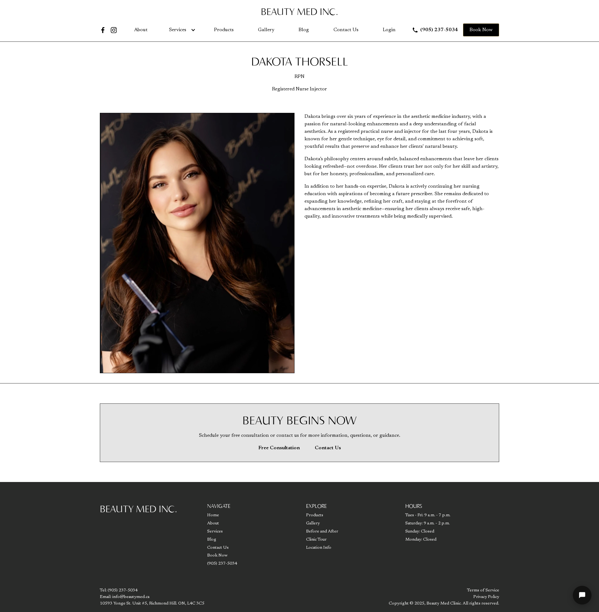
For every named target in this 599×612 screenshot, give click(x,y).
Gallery (266, 29)
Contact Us (346, 29)
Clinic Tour (316, 539)
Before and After (322, 531)
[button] (181, 30)
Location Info (318, 548)
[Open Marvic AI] (582, 595)
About (141, 29)
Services (177, 29)
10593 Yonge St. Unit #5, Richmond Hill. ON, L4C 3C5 (152, 603)
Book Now (481, 29)
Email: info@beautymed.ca (124, 597)
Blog (304, 29)
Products (224, 29)
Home (213, 515)
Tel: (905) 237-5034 (119, 590)
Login (389, 29)
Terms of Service (483, 590)
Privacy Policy (486, 597)
